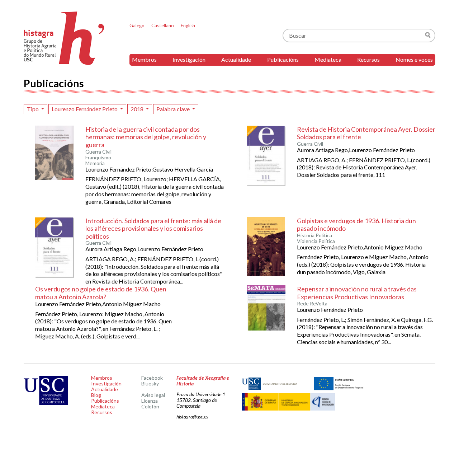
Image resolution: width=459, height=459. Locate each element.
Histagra (64, 38)
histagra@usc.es (192, 416)
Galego (137, 25)
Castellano (162, 25)
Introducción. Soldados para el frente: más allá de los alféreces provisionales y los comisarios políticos (153, 228)
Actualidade (236, 59)
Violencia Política (316, 241)
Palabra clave (173, 109)
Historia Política (314, 235)
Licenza (149, 401)
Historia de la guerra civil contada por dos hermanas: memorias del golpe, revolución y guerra (145, 137)
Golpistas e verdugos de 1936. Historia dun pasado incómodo (356, 225)
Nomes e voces (414, 59)
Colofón (150, 406)
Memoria (95, 163)
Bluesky (150, 383)
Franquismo (98, 157)
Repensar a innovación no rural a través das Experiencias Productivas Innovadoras (357, 293)
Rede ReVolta (312, 303)
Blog (96, 395)
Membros (144, 59)
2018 (138, 109)
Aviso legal (153, 395)
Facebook (152, 378)
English (188, 25)
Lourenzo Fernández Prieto (85, 109)
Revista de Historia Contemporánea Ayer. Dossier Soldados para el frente (366, 133)
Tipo (33, 109)
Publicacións (283, 59)
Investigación (188, 59)
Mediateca (327, 59)
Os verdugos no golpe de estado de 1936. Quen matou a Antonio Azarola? (100, 293)
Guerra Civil (98, 152)
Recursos (368, 59)
